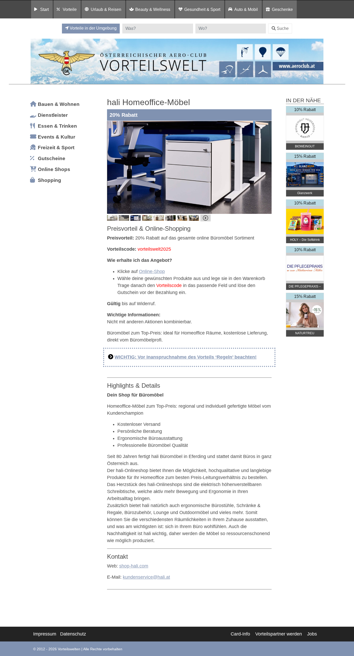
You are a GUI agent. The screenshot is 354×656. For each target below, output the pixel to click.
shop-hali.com (133, 566)
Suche (283, 28)
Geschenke (282, 9)
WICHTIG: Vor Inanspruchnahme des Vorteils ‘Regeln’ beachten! (186, 357)
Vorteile (70, 9)
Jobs (312, 634)
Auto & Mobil (246, 9)
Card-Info (240, 634)
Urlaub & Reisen (106, 9)
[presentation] (112, 167)
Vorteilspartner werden (278, 634)
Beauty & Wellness (152, 9)
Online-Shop (152, 271)
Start (44, 9)
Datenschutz (73, 634)
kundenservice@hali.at (146, 577)
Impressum (44, 634)
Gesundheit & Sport (202, 9)
